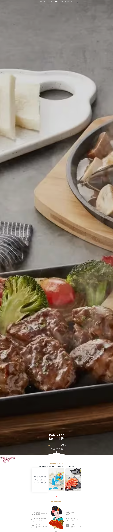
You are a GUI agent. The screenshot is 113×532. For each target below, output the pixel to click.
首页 (41, 1)
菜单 (62, 1)
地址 (72, 1)
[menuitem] (75, 2)
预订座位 (67, 1)
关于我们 (46, 1)
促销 (51, 1)
